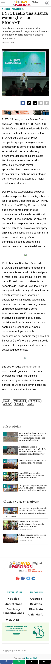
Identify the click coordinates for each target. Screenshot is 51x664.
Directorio (36, 609)
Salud (6, 401)
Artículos (36, 598)
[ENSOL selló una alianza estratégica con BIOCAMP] (25, 72)
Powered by (25, 658)
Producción (20, 401)
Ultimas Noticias (14, 592)
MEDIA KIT (13, 619)
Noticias (13, 598)
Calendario (35, 614)
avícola (7, 404)
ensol (30, 404)
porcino (19, 404)
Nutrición (35, 401)
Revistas (36, 604)
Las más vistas (36, 592)
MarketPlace (13, 604)
